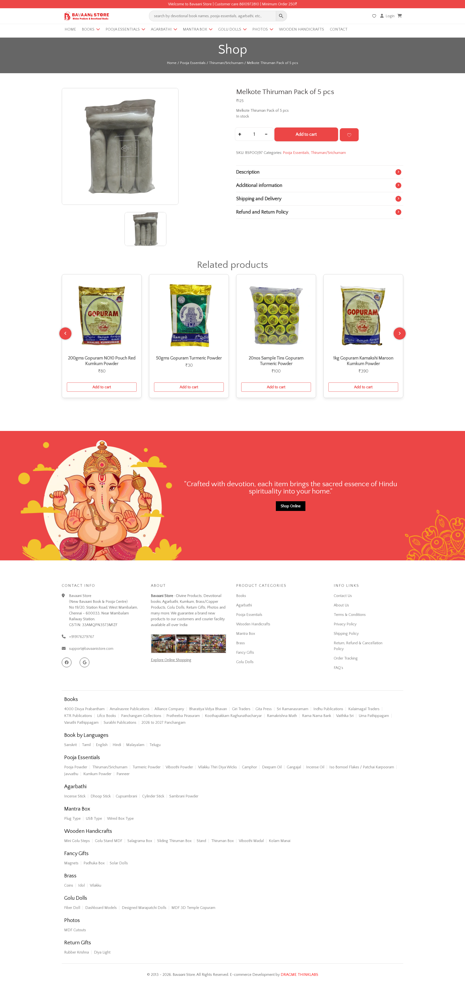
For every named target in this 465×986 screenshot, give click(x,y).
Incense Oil (315, 767)
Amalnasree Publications (129, 709)
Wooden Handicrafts (301, 29)
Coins (68, 885)
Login (390, 16)
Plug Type (72, 818)
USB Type (94, 818)
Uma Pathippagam (374, 716)
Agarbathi (161, 29)
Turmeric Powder (146, 767)
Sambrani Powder (183, 796)
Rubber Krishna (76, 952)
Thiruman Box (222, 841)
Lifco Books (106, 716)
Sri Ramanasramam (292, 709)
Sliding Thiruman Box (174, 841)
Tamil (86, 745)
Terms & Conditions (350, 614)
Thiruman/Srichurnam (226, 63)
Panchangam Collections (141, 716)
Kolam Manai (279, 841)
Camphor (249, 767)
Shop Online (291, 506)
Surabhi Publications (120, 722)
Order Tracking (346, 658)
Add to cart (306, 134)
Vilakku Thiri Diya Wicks (217, 767)
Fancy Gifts (245, 652)
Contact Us (343, 596)
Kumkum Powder (97, 774)
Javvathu (71, 774)
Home (70, 29)
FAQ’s (338, 668)
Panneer (123, 774)
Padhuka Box (94, 863)
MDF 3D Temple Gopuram (193, 908)
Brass (240, 643)
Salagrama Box (139, 841)
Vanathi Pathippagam (81, 722)
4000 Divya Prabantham (84, 709)
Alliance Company (169, 709)
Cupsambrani (126, 796)
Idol (81, 885)
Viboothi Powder (179, 767)
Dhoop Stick (101, 796)
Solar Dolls (119, 863)
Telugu (155, 745)
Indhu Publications (328, 709)
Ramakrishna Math (282, 716)
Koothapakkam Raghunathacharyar (233, 716)
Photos (260, 29)
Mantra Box (195, 29)
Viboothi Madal (251, 841)
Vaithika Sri (345, 716)
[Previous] (65, 333)
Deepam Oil (272, 767)
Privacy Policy (345, 624)
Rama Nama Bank (316, 716)
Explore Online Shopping (171, 660)
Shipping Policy (346, 633)
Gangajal (294, 767)
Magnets (71, 863)
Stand (201, 841)
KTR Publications (78, 716)
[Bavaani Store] (86, 15)
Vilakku (95, 885)
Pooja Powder (75, 767)
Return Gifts (77, 943)
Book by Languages (86, 735)
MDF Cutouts (75, 930)
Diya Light (102, 952)
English (102, 745)
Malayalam (135, 745)
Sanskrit (70, 745)
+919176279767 (81, 637)
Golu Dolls (229, 29)
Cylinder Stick (153, 796)
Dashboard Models (101, 908)
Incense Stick (74, 796)
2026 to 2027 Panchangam (163, 722)
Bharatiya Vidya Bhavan (208, 709)
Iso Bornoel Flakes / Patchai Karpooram (361, 767)
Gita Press (264, 709)
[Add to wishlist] (349, 134)
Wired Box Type (120, 818)
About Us (341, 605)
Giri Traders (241, 709)
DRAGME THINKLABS (299, 974)
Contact (339, 29)
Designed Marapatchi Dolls (144, 908)
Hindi (117, 745)
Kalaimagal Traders (364, 709)
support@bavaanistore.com (91, 648)
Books (88, 29)
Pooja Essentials (123, 29)
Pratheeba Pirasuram (183, 716)
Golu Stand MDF (108, 841)
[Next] (400, 333)
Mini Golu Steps (77, 841)
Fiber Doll (72, 908)
